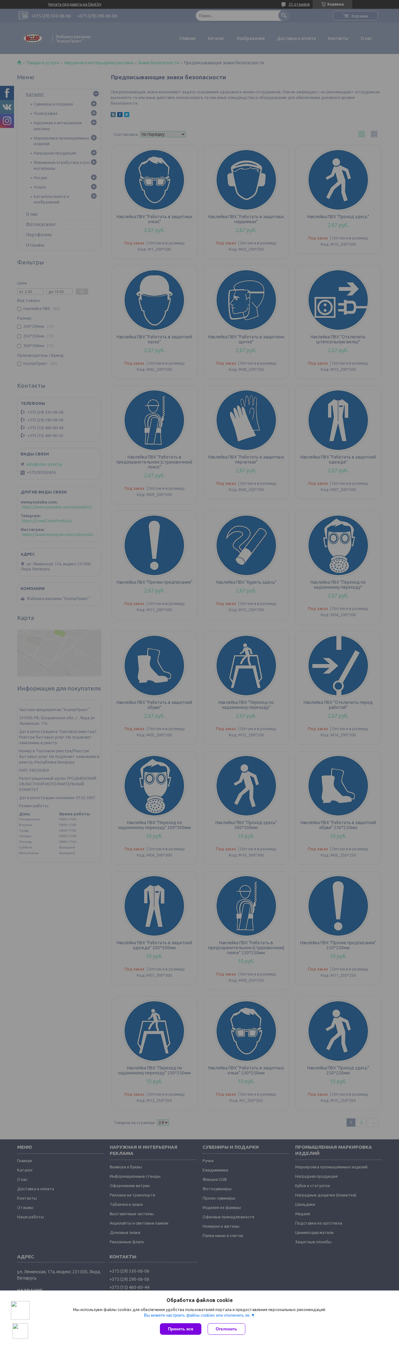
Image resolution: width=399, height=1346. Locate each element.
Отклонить (226, 1329)
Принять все (180, 1329)
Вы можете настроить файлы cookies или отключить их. (197, 1315)
